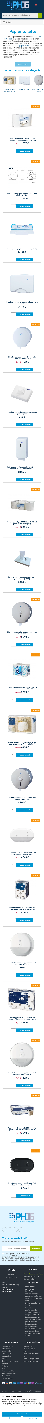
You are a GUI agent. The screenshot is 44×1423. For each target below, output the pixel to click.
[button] (35, 6)
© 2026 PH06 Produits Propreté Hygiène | (18, 1391)
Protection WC (24, 89)
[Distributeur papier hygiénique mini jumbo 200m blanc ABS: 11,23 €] (22, 344)
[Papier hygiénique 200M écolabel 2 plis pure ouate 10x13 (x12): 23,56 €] (22, 509)
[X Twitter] (20, 1229)
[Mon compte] (31, 6)
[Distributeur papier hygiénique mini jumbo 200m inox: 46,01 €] (22, 785)
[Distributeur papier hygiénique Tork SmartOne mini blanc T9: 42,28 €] (22, 1060)
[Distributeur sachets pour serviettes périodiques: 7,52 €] (22, 399)
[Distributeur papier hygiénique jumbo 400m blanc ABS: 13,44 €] (22, 181)
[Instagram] (10, 1229)
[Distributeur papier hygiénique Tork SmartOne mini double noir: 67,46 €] (22, 1171)
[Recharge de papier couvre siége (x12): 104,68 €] (22, 235)
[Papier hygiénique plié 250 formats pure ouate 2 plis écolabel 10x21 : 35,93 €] (22, 1116)
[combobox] (18, 15)
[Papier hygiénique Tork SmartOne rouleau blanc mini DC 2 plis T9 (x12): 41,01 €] (22, 895)
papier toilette (24, 46)
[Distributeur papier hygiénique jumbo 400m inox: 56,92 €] (22, 619)
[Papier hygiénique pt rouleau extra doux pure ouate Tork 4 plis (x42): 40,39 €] (22, 730)
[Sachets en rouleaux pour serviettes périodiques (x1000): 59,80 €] (22, 564)
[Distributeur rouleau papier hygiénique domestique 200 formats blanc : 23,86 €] (22, 454)
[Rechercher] (40, 15)
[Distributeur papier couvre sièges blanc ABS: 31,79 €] (22, 289)
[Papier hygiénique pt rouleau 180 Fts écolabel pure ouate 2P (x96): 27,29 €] (22, 675)
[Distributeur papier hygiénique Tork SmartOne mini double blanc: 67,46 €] (22, 840)
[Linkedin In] (15, 1229)
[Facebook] (4, 1229)
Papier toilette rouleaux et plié (9, 90)
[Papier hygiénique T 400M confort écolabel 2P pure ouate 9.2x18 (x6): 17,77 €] (22, 126)
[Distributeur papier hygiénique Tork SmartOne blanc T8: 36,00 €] (22, 950)
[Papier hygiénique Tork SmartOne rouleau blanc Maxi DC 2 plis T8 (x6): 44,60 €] (22, 1005)
